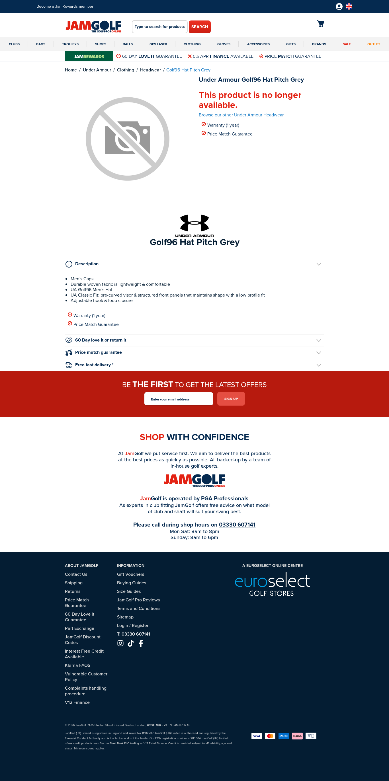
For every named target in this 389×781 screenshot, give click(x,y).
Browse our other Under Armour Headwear (241, 115)
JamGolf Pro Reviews (138, 600)
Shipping (74, 582)
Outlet (373, 44)
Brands (319, 44)
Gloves (223, 44)
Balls (128, 44)
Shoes (100, 44)
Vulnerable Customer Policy (86, 677)
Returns (72, 591)
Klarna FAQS (77, 665)
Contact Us (76, 574)
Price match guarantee (98, 352)
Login (122, 625)
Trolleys (70, 44)
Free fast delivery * (94, 364)
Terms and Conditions (138, 608)
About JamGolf (81, 566)
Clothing (192, 44)
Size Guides (129, 591)
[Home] (93, 27)
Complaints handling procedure (86, 691)
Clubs (14, 44)
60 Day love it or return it (100, 340)
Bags (40, 44)
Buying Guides (131, 582)
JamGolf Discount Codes (83, 640)
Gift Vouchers (130, 574)
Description (87, 263)
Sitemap (125, 617)
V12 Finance (77, 702)
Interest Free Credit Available (84, 654)
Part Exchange (79, 628)
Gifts (291, 44)
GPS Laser (158, 44)
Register (140, 625)
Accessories (258, 44)
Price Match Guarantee (230, 134)
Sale (347, 44)
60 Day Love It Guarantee (79, 617)
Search (199, 27)
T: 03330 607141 (133, 634)
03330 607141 (237, 524)
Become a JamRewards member (64, 6)
